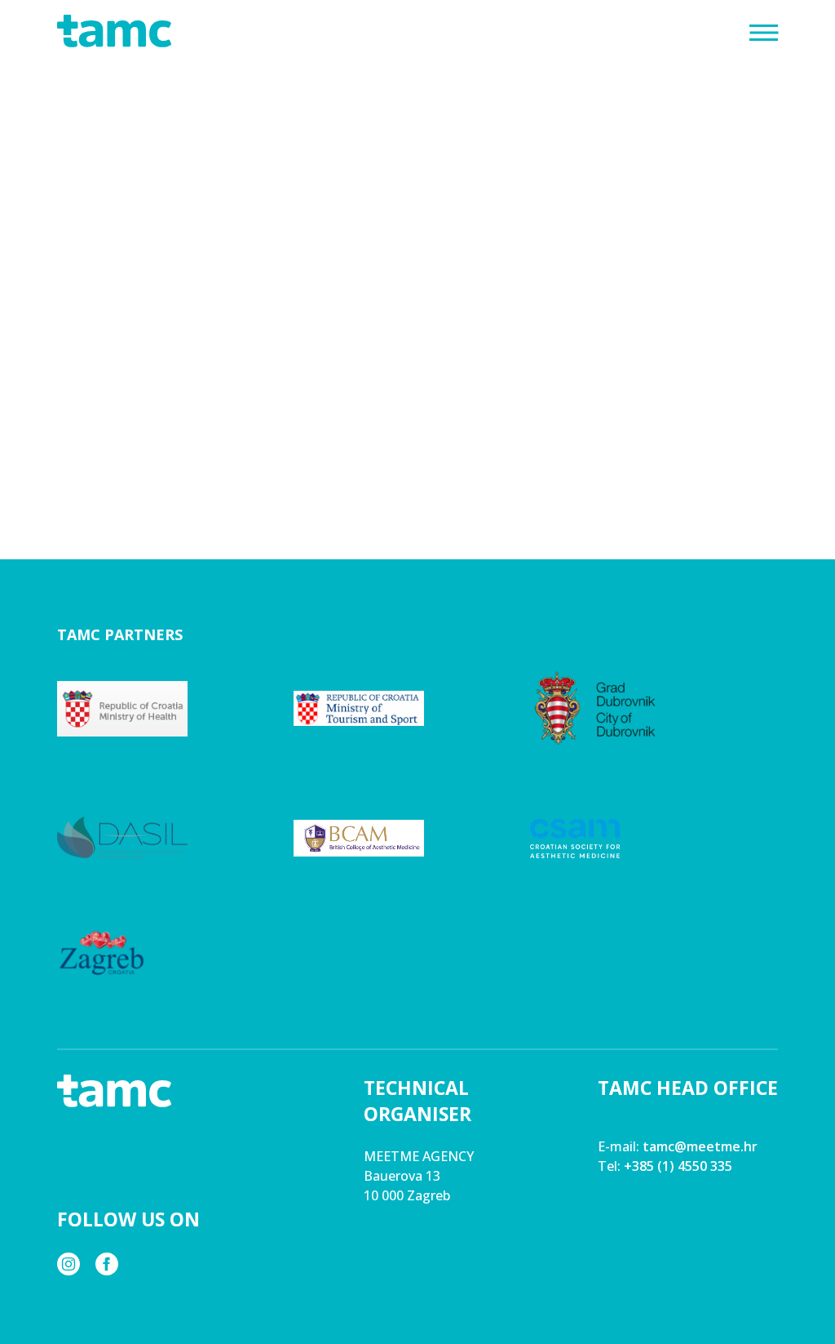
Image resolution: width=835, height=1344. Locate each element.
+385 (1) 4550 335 (678, 1166)
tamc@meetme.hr (700, 1146)
